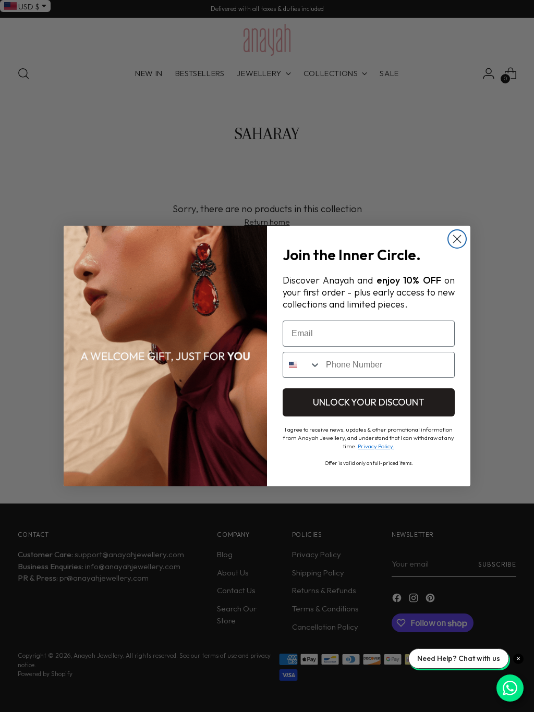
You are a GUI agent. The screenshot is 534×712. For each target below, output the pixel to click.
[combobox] (302, 364)
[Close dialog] (457, 239)
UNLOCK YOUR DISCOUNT (368, 402)
